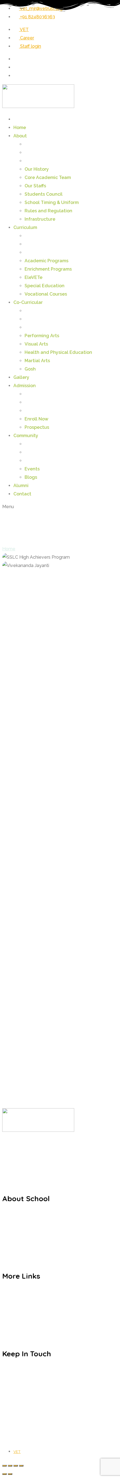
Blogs (31, 477)
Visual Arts (36, 344)
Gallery (21, 377)
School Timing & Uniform (52, 202)
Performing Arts (42, 335)
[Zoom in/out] (4, 1466)
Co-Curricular (28, 302)
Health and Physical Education (58, 352)
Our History (37, 169)
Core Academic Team (48, 177)
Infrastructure (40, 219)
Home (19, 127)
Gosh (30, 369)
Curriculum (25, 227)
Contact (22, 494)
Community (25, 435)
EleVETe (33, 277)
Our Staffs (35, 185)
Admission (24, 385)
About (20, 135)
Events (32, 469)
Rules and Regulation (48, 210)
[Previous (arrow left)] (4, 1474)
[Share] (15, 1466)
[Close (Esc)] (21, 1466)
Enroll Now (36, 419)
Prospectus (37, 427)
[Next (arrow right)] (10, 1474)
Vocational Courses (46, 294)
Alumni (20, 485)
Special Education (44, 285)
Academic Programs (46, 260)
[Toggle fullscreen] (10, 1466)
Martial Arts (37, 360)
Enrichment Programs (48, 269)
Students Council (44, 194)
